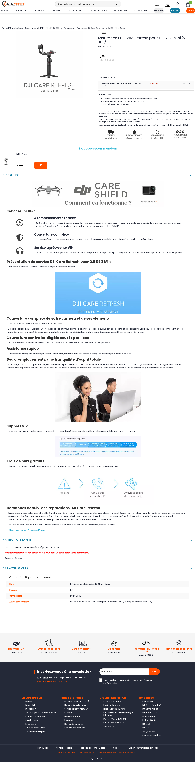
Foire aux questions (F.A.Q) (76, 701)
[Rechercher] (117, 4)
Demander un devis (73, 724)
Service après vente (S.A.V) (76, 709)
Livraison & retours (72, 716)
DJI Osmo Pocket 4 (151, 709)
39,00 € (186, 83)
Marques (158, 11)
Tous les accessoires (35, 727)
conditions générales (126, 680)
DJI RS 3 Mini (21, 154)
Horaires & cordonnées (75, 705)
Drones (4, 11)
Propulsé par (90, 759)
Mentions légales (64, 748)
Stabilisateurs (99, 11)
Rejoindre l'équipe (111, 705)
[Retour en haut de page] (191, 537)
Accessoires (140, 11)
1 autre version (105, 77)
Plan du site (42, 748)
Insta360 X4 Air (149, 720)
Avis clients (108, 726)
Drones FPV (38, 11)
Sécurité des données (74, 727)
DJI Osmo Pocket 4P (151, 705)
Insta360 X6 (147, 701)
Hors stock (155, 83)
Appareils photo (75, 11)
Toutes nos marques (35, 731)
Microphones (120, 11)
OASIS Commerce (103, 759)
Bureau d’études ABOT (113, 722)
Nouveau (174, 11)
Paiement (69, 720)
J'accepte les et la (127, 682)
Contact (68, 712)
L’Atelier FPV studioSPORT (114, 719)
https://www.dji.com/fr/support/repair (27, 530)
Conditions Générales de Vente (143, 748)
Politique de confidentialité (92, 748)
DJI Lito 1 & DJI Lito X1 (151, 712)
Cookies (117, 748)
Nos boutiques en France (115, 709)
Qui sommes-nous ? (112, 701)
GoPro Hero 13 (148, 716)
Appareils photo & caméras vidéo (41, 712)
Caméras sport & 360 (35, 716)
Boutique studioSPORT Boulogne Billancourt (118, 713)
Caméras (55, 11)
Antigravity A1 (148, 731)
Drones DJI (20, 11)
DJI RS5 (145, 727)
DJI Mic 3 (146, 724)
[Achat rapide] (40, 165)
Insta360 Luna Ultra (151, 735)
